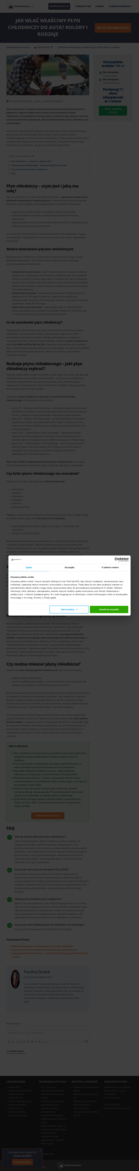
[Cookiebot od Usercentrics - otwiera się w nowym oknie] (117, 560)
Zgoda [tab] (29, 567)
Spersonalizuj (67, 609)
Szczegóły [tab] (70, 567)
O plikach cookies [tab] (110, 567)
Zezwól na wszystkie (109, 609)
